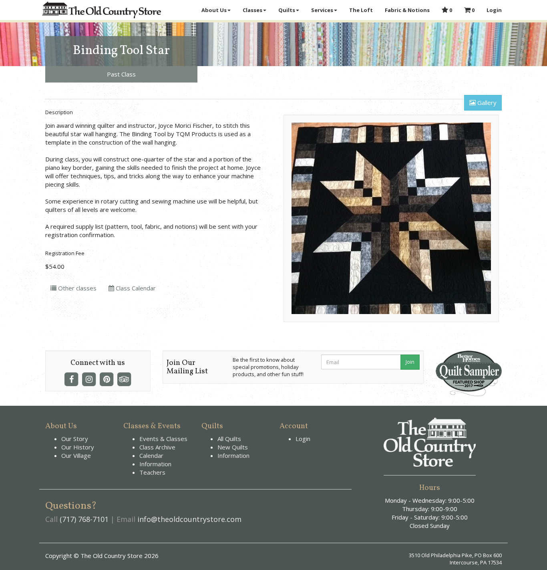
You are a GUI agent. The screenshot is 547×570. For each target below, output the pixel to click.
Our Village (76, 455)
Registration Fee (64, 253)
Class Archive (157, 447)
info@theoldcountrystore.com (189, 519)
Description (59, 112)
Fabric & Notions (407, 10)
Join (410, 361)
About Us (214, 10)
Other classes (76, 288)
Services (322, 10)
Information (155, 464)
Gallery (486, 103)
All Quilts (229, 439)
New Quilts (232, 447)
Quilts (286, 10)
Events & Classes (163, 439)
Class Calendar (135, 288)
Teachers (152, 472)
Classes (252, 10)
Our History (77, 447)
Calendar (151, 455)
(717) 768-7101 (84, 519)
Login (494, 10)
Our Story (74, 439)
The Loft (361, 10)
